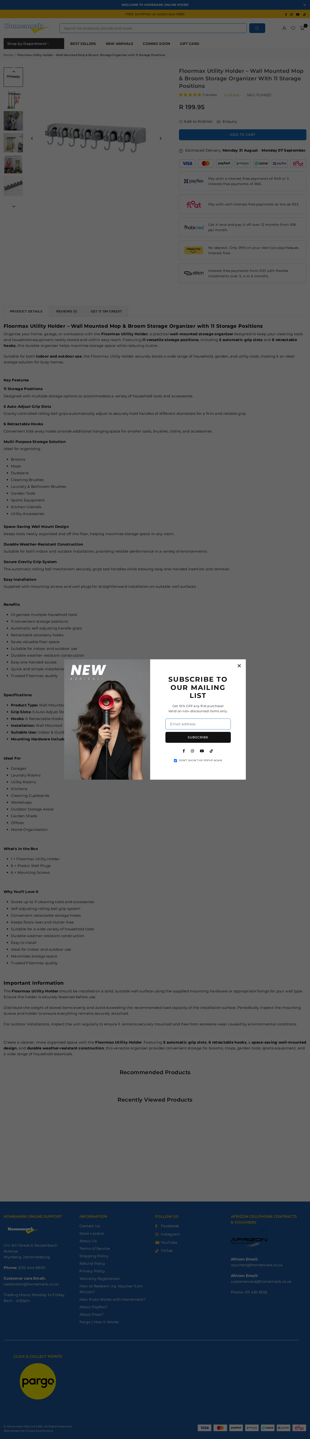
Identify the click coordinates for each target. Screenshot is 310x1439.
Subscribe (198, 737)
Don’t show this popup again (200, 760)
